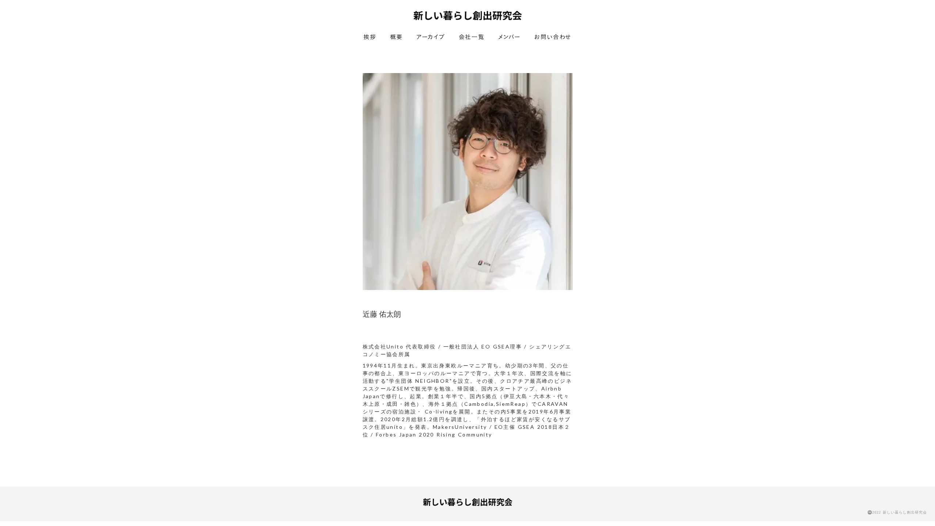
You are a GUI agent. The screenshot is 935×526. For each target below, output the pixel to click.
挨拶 (369, 37)
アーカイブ (430, 37)
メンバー (509, 37)
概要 (396, 37)
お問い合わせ (553, 37)
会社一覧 (471, 37)
